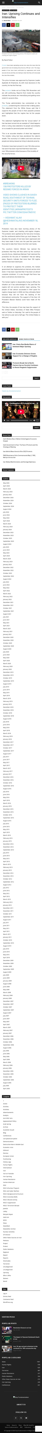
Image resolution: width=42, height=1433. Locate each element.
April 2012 (6, 896)
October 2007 (7, 1007)
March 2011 (7, 934)
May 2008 (6, 989)
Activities (6, 1109)
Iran (4, 1171)
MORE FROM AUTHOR (26, 339)
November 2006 (8, 1039)
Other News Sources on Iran (12, 1238)
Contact (35, 1427)
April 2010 (6, 957)
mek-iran (6, 1217)
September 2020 (8, 646)
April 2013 (6, 861)
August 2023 (7, 544)
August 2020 (7, 649)
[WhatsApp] (17, 25)
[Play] (4, 420)
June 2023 (6, 550)
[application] (21, 411)
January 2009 (7, 981)
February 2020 (8, 666)
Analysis (5, 1115)
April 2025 (6, 486)
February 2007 (8, 1030)
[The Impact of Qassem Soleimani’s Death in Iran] (7, 1339)
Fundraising (7, 1159)
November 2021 (8, 605)
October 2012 (7, 879)
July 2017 (6, 757)
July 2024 (6, 512)
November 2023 (8, 535)
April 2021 (6, 626)
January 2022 (7, 599)
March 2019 (7, 698)
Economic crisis (8, 1147)
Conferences (7, 1136)
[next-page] (6, 372)
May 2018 (6, 727)
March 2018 (7, 733)
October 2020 (7, 643)
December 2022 (8, 567)
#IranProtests (24, 209)
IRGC (4, 1185)
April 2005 (6, 1088)
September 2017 (8, 751)
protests (8, 90)
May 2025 (6, 483)
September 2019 (8, 681)
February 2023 (8, 561)
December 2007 (8, 1001)
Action (5, 1104)
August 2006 (7, 1048)
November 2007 (8, 1004)
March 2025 (7, 489)
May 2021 (6, 623)
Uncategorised (8, 1267)
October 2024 (7, 503)
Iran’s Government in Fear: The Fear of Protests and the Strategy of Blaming (20, 446)
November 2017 (8, 745)
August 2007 (7, 1013)
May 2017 (6, 762)
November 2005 (8, 1074)
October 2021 (7, 608)
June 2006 (6, 1054)
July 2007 (6, 1016)
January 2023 (7, 564)
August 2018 (7, 719)
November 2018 (8, 710)
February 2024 (8, 527)
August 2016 (7, 789)
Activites (6, 1107)
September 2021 (8, 611)
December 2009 (8, 960)
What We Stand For (29, 1425)
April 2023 (6, 556)
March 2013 (7, 864)
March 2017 (7, 768)
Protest (5, 1246)
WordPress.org (8, 1302)
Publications (28, 1427)
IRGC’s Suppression (9, 1203)
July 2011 (6, 923)
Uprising (6, 1272)
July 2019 (6, 687)
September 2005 (8, 1080)
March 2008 (7, 992)
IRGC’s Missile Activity (10, 1200)
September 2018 (8, 716)
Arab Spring (7, 1124)
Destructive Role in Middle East (13, 1144)
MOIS (5, 1220)
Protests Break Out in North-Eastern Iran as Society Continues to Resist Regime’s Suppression (25, 365)
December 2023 (8, 532)
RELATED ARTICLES (10, 339)
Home (3, 7)
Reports (5, 1258)
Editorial (6, 1150)
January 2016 (7, 806)
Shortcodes (6, 1261)
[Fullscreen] (37, 420)
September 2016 (8, 786)
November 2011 (8, 911)
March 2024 (7, 524)
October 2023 (7, 538)
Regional (6, 1252)
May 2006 (6, 1056)
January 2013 (7, 870)
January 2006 (7, 1068)
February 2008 (8, 995)
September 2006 (8, 1045)
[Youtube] (26, 1418)
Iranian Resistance (9, 1179)
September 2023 (8, 541)
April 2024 (6, 521)
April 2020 (6, 660)
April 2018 (6, 730)
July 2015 (6, 824)
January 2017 (7, 774)
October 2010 (7, 940)
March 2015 (7, 835)
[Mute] (34, 420)
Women (5, 1278)
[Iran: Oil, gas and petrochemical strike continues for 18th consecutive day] (7, 1348)
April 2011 (6, 931)
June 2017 (6, 759)
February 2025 (8, 492)
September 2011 (8, 917)
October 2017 (7, 748)
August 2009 (7, 972)
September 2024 (8, 506)
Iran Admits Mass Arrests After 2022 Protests (17, 451)
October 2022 (7, 573)
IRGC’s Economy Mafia (10, 1197)
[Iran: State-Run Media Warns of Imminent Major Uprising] (7, 346)
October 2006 (7, 1042)
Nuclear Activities (9, 1232)
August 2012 (7, 885)
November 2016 (8, 780)
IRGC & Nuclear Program (11, 1188)
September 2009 (8, 969)
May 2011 (6, 928)
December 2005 (8, 1071)
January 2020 (7, 669)
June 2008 (6, 987)
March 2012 (7, 899)
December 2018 (8, 707)
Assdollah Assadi (8, 1130)
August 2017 (7, 754)
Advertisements (8, 1112)
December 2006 (8, 1036)
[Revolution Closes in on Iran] (7, 1330)
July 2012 (6, 888)
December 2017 (8, 742)
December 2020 (8, 637)
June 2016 (6, 794)
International (7, 1168)
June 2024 (6, 515)
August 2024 (7, 509)
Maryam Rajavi (8, 1214)
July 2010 (6, 949)
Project (5, 1243)
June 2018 (6, 725)
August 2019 (7, 684)
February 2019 (8, 701)
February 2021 (8, 631)
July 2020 (6, 652)
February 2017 (8, 771)
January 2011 (7, 937)
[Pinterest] (13, 25)
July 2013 (6, 853)
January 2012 (7, 905)
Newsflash (6, 1226)
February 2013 (8, 867)
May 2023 (6, 553)
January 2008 (7, 998)
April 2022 (6, 591)
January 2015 (7, 841)
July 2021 (6, 617)
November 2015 (8, 812)
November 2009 (8, 963)
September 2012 (8, 882)
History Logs (7, 1162)
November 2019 (8, 675)
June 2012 (6, 890)
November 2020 (8, 640)
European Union (8, 1156)
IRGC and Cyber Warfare (11, 1191)
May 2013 (6, 858)
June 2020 (6, 655)
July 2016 (6, 791)
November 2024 (8, 500)
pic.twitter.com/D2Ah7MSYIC (19, 212)
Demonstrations (8, 1141)
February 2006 (8, 1065)
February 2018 (8, 736)
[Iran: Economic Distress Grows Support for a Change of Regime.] (7, 356)
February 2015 (8, 838)
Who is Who (7, 1275)
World (5, 1281)
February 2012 (8, 902)
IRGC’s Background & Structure (13, 1194)
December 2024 (8, 497)
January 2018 (7, 739)
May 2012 (6, 893)
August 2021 (7, 614)
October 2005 (7, 1077)
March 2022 (7, 594)
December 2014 (8, 844)
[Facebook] (4, 25)
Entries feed (7, 1296)
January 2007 (7, 1033)
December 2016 (8, 777)
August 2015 (7, 821)
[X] (8, 25)
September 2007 (8, 1010)
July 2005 (6, 1086)
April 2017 (6, 765)
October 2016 (7, 783)
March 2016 (7, 803)
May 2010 (6, 955)
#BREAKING (9, 183)
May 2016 (6, 797)
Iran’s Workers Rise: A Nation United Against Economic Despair (20, 440)
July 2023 (6, 547)
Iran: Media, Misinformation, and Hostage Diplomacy (19, 462)
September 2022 (8, 576)
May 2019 (6, 692)
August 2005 (7, 1083)
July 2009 (6, 975)
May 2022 (6, 588)
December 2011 (8, 908)
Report (5, 1255)
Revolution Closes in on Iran (22, 1328)
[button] (3, 2)
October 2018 (7, 713)
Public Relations (8, 1249)
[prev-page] (3, 372)
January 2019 (7, 704)
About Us (14, 1425)
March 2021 (7, 628)
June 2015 (6, 826)
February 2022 (8, 596)
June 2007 (6, 1019)
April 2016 (6, 800)
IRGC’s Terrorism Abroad (11, 1205)
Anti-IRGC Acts (8, 1118)
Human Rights (7, 1165)
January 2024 (7, 529)
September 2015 (8, 818)
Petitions (6, 1240)
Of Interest (6, 1235)
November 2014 (8, 847)
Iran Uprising (19, 7)
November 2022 (8, 570)
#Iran (26, 189)
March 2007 (7, 1027)
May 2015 (6, 829)
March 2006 (7, 1062)
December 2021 (8, 602)
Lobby (5, 1211)
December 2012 (8, 873)
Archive (5, 1127)
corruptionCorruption (10, 1139)
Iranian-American (9, 1182)
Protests (4, 65)
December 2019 (8, 672)
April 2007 (6, 1024)
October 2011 (7, 914)
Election (5, 1153)
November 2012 (8, 876)
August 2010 (7, 946)
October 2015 (7, 815)
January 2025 (7, 495)
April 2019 (6, 695)
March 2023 (7, 559)
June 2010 (6, 952)
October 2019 (7, 678)
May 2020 (6, 658)
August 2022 (7, 579)
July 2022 (6, 582)
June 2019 (6, 690)
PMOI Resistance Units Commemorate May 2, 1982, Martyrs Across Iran (19, 456)
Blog (4, 1133)
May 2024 (6, 518)
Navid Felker (7, 20)
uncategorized (8, 1270)
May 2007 (6, 1021)
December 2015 (8, 809)
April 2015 (6, 832)
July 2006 (6, 1051)
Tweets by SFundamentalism (11, 391)
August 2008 (7, 984)
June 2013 (6, 856)
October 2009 (7, 966)
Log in (5, 1293)
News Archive (11, 7)
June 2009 (6, 978)
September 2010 (8, 943)
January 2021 (7, 634)
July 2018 (6, 722)
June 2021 (6, 620)
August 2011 (7, 920)
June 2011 (6, 925)
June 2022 (6, 585)
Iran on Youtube (8, 1173)
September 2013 (8, 850)
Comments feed (8, 1299)
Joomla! (5, 1208)
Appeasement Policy (9, 1121)
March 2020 (7, 663)
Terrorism (6, 1264)
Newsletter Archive (9, 1229)
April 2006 (6, 1059)
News (5, 1223)
